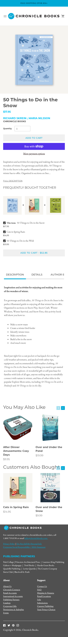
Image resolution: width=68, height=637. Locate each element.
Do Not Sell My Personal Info (29, 543)
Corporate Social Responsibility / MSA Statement (24, 547)
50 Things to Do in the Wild (20, 240)
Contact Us (42, 586)
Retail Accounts (10, 592)
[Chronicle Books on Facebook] (4, 625)
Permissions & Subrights (13, 609)
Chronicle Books (14, 121)
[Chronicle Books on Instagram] (17, 625)
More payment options (34, 153)
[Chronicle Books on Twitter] (9, 625)
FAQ (39, 589)
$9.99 (39, 515)
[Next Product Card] (63, 408)
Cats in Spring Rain (16, 231)
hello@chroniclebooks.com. (36, 538)
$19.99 (39, 455)
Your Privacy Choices (46, 609)
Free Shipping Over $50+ (34, 3)
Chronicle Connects (11, 589)
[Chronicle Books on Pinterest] (13, 625)
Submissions (42, 602)
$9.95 (6, 459)
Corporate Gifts (10, 606)
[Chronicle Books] (34, 16)
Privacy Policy (9, 543)
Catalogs (7, 602)
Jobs (39, 599)
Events (6, 612)
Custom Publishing (45, 606)
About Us (7, 586)
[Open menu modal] (5, 16)
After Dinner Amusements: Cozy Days (16, 451)
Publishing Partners (11, 599)
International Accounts (13, 596)
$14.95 (7, 511)
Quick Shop (18, 435)
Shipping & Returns (45, 592)
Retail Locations (44, 596)
